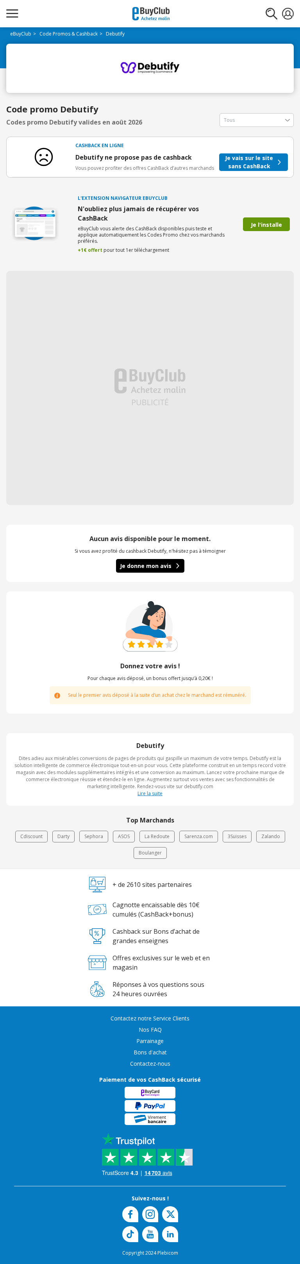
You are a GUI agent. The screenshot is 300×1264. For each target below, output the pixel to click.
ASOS (124, 836)
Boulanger (150, 852)
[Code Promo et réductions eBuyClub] (151, 14)
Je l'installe (266, 224)
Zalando (270, 836)
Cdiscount (31, 836)
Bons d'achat (150, 1052)
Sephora (93, 836)
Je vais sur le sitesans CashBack (249, 162)
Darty (63, 836)
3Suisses (237, 836)
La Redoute (157, 836)
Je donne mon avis (145, 566)
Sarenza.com (198, 836)
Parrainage (150, 1041)
